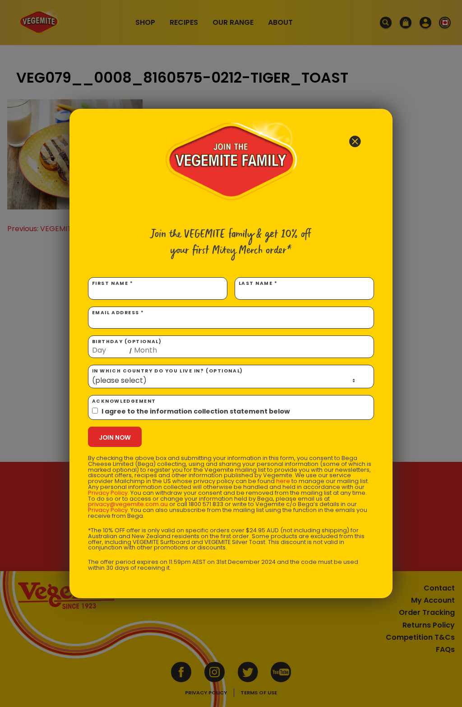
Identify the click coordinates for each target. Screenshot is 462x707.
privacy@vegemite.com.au (128, 504)
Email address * (118, 312)
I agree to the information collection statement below (196, 411)
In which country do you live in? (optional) (167, 370)
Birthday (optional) (127, 346)
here (283, 481)
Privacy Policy (108, 493)
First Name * (113, 283)
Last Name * (258, 283)
